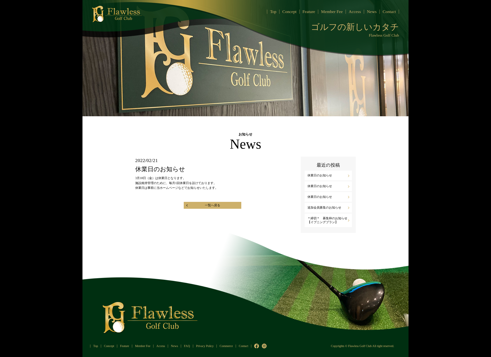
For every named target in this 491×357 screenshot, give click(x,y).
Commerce (226, 346)
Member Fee (332, 11)
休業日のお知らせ (319, 175)
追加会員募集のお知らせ (324, 207)
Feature (308, 11)
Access (355, 11)
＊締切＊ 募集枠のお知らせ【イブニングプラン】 (327, 220)
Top (273, 11)
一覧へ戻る (212, 205)
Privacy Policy (205, 346)
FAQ (187, 346)
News (372, 11)
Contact (389, 11)
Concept (289, 11)
